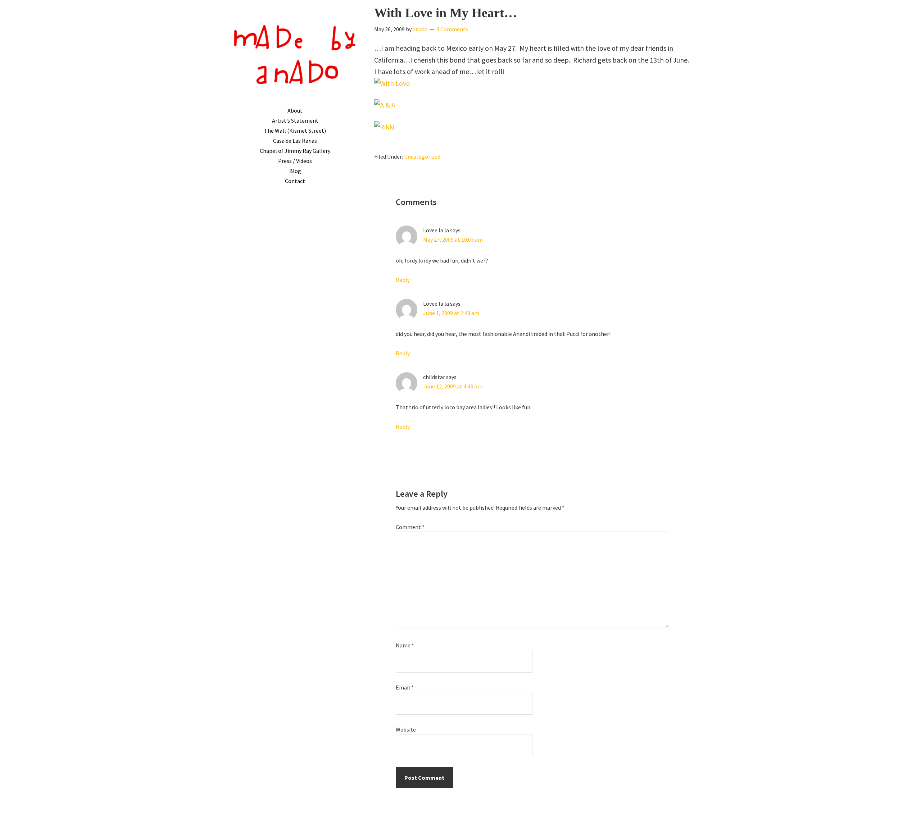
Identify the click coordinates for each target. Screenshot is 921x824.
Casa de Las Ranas (295, 140)
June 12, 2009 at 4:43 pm (452, 386)
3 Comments (452, 29)
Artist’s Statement (295, 120)
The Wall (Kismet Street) (295, 130)
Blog (295, 170)
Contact (295, 181)
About (295, 110)
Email (405, 687)
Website (406, 729)
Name (405, 645)
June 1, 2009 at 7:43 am (451, 313)
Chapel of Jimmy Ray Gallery (295, 150)
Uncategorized (422, 156)
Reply (403, 279)
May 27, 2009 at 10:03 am (453, 239)
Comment (410, 527)
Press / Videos (295, 160)
